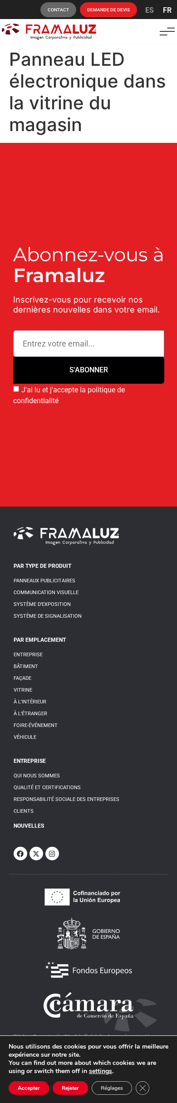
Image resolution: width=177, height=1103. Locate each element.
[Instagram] (52, 853)
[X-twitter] (36, 853)
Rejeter (70, 1088)
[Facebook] (20, 853)
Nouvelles (29, 826)
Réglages (112, 1088)
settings (100, 1071)
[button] (167, 31)
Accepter (29, 1088)
